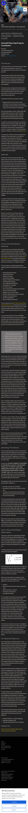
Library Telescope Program (8, 771)
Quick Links (4, 780)
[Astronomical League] (14, 2)
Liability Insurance (5, 762)
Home (2, 25)
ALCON (3, 744)
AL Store (24, 131)
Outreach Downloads (6, 778)
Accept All (14, 802)
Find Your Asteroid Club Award (8, 730)
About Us (3, 743)
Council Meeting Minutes (7, 759)
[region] (14, 800)
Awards (3, 749)
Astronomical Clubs (6, 747)
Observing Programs (6, 775)
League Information (6, 761)
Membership (4, 772)
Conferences (4, 757)
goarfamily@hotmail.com (11, 55)
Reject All (14, 809)
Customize (14, 806)
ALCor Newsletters (6, 746)
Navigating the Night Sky (7, 774)
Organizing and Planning (7, 777)
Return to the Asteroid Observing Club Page (11, 729)
